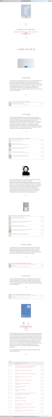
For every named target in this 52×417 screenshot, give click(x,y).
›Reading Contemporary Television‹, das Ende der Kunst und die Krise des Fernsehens (23, 265)
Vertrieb (26, 416)
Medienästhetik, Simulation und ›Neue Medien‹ (19, 233)
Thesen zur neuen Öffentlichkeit (20, 390)
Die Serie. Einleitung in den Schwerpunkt (21, 363)
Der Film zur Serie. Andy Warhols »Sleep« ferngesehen (23, 370)
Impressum (37, 416)
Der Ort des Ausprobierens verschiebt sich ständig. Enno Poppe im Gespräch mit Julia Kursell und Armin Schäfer (25, 393)
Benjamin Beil (26, 77)
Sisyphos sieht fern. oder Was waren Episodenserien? (23, 380)
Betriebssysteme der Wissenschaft (20, 400)
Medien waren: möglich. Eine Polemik (18, 140)
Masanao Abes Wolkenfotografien (20, 386)
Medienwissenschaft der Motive (17, 143)
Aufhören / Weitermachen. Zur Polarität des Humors (20, 155)
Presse (24, 416)
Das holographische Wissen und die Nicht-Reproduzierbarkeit (21, 221)
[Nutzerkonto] (48, 1)
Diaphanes (26, 1)
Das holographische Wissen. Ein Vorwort (18, 217)
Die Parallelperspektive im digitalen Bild (18, 103)
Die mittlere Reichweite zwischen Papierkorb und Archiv (24, 404)
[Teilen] (26, 37)
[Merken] (25, 37)
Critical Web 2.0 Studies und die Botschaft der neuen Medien (24, 410)
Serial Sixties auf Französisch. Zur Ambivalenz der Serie (23, 377)
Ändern (26, 66)
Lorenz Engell (26, 114)
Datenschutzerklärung (32, 416)
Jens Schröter (26, 176)
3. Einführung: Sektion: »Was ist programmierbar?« (20, 147)
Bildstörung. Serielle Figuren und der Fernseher (22, 383)
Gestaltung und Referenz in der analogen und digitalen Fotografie (22, 229)
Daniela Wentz (26, 276)
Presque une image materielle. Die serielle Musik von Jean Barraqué (25, 373)
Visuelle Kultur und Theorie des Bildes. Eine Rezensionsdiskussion (25, 407)
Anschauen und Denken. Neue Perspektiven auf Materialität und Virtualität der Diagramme (24, 296)
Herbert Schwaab (26, 244)
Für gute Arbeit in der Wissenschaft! (17, 151)
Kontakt (28, 416)
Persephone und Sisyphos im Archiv (20, 397)
